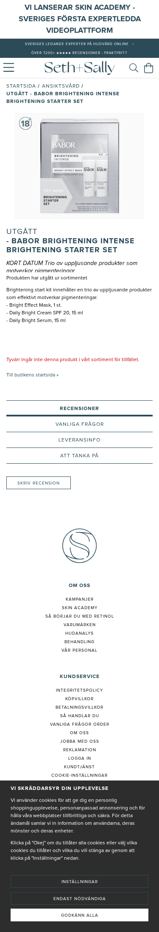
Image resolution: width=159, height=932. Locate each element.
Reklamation (79, 750)
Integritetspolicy (79, 690)
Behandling (79, 642)
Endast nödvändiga (79, 899)
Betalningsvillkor (79, 707)
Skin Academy (80, 608)
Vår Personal (79, 650)
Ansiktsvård (61, 86)
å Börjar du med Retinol (81, 616)
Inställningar (79, 882)
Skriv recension (38, 483)
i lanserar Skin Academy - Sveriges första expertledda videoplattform (80, 19)
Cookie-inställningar (79, 775)
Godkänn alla (79, 915)
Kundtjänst (79, 767)
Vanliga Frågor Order (79, 724)
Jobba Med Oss (79, 741)
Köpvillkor (79, 699)
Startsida (21, 86)
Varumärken (80, 625)
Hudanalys (79, 633)
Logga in (79, 758)
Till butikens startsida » (32, 375)
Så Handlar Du (79, 716)
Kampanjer (80, 599)
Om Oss (79, 733)
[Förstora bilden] (79, 166)
